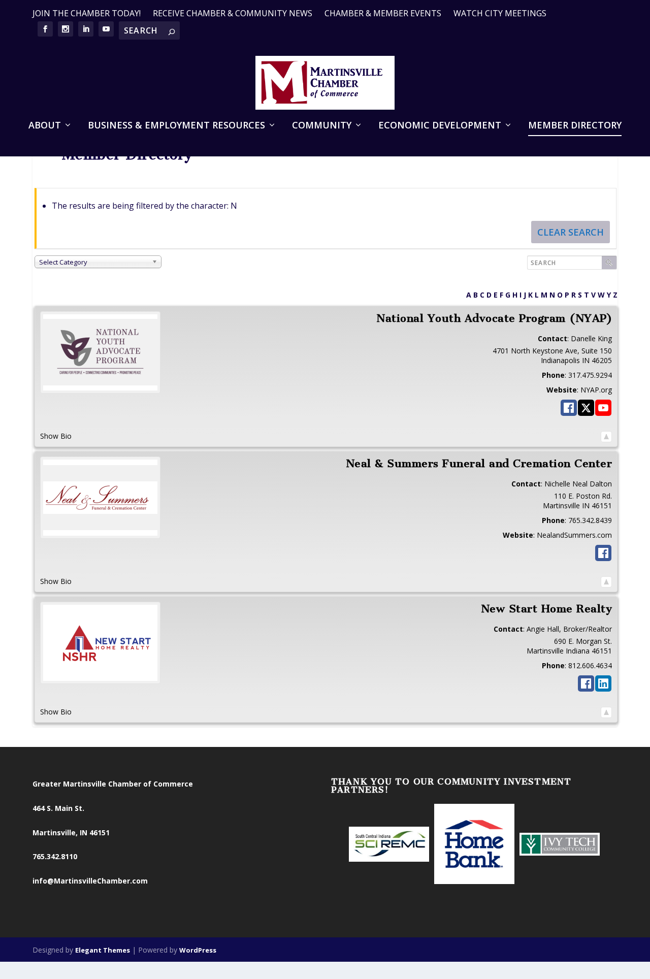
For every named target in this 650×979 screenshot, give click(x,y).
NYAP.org (596, 390)
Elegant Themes (102, 950)
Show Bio (56, 436)
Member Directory (575, 126)
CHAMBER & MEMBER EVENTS (382, 13)
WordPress (197, 950)
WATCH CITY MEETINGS (499, 13)
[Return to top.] (606, 436)
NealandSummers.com (574, 535)
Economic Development (439, 126)
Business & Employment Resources (176, 126)
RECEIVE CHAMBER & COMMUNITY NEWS (232, 13)
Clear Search (570, 232)
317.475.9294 (590, 375)
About (44, 126)
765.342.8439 (590, 520)
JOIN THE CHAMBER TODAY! (86, 13)
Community (321, 126)
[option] (389, 845)
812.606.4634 (590, 665)
